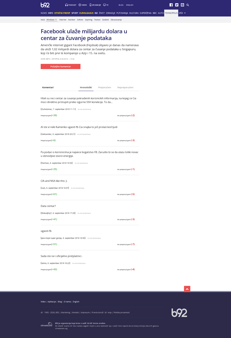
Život (102, 12)
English (129, 5)
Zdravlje (110, 12)
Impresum (85, 312)
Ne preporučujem (126, 116)
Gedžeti (105, 19)
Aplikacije (96, 5)
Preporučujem (49, 116)
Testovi (97, 19)
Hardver (71, 19)
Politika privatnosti (122, 312)
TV (107, 5)
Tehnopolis (171, 12)
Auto (161, 12)
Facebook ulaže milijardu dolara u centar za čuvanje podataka (84, 34)
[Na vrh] (187, 289)
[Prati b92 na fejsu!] (171, 5)
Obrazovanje (116, 19)
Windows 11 (52, 19)
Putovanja (122, 12)
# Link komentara (84, 109)
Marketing (65, 312)
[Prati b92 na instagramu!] (182, 5)
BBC (155, 12)
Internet (62, 19)
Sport (75, 12)
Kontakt (75, 312)
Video (84, 5)
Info (50, 12)
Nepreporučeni (125, 87)
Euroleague (86, 12)
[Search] (187, 5)
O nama (67, 301)
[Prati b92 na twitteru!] (176, 5)
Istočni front (62, 12)
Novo (44, 12)
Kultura (134, 12)
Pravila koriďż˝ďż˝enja (102, 312)
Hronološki (86, 87)
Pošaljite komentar (60, 66)
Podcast (72, 5)
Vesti (43, 19)
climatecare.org (61, 328)
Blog (121, 5)
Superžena (145, 12)
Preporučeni (104, 87)
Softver (80, 19)
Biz (96, 12)
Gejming (88, 19)
